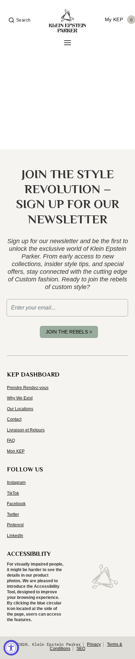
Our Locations (20, 408)
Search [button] (23, 20)
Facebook (16, 503)
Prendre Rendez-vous (27, 387)
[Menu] (67, 43)
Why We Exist (20, 398)
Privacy (94, 644)
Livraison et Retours (26, 430)
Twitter (13, 514)
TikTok (13, 493)
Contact (14, 419)
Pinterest (15, 524)
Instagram (16, 482)
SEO (80, 648)
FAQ (11, 440)
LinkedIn (15, 535)
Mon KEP (16, 451)
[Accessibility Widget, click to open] (11, 648)
